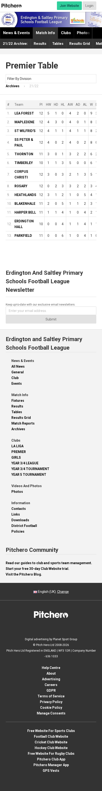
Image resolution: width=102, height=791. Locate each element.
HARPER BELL (25, 212)
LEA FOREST (24, 113)
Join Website (69, 6)
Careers (51, 685)
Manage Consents (51, 713)
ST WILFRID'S (25, 131)
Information (20, 503)
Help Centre (51, 668)
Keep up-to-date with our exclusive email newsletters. (40, 304)
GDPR (51, 690)
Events (16, 383)
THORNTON (23, 154)
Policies (17, 531)
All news (18, 366)
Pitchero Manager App (51, 765)
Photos (83, 33)
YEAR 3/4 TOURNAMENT (30, 469)
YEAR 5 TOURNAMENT (28, 474)
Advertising (51, 679)
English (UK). (53, 592)
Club (15, 378)
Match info (45, 33)
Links (15, 514)
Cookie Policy (51, 707)
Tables (57, 43)
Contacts (18, 509)
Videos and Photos (26, 486)
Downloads (20, 520)
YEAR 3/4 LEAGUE (24, 463)
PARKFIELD (23, 236)
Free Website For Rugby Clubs (51, 753)
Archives (18, 429)
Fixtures (17, 400)
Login (89, 6)
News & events (16, 33)
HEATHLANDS (25, 195)
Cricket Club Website (51, 742)
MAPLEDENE (24, 122)
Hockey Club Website (51, 748)
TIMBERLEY (23, 163)
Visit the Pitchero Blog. (24, 574)
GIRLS (16, 457)
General (17, 372)
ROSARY (20, 186)
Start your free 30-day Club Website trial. (37, 569)
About (51, 673)
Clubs (66, 33)
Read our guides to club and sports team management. (49, 563)
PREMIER (18, 452)
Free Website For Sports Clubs (51, 731)
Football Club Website (51, 736)
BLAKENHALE (24, 204)
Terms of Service (51, 696)
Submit (51, 319)
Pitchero (11, 5)
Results (40, 43)
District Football (24, 526)
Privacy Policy (51, 702)
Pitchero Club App (51, 759)
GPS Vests (51, 771)
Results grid (79, 43)
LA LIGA (17, 446)
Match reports (23, 423)
